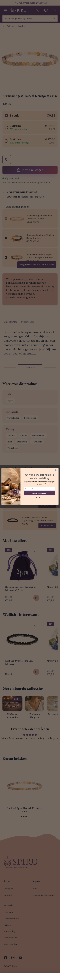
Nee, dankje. (39, 497)
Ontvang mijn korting (39, 493)
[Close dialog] (56, 470)
